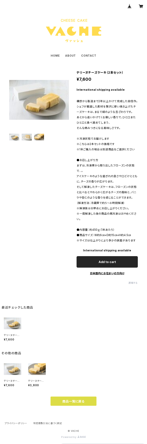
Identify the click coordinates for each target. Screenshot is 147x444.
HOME (55, 55)
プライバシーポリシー (16, 423)
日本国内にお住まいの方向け (107, 273)
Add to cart (107, 262)
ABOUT (70, 55)
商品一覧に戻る (73, 401)
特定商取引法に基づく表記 (47, 423)
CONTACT (88, 55)
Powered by (69, 437)
